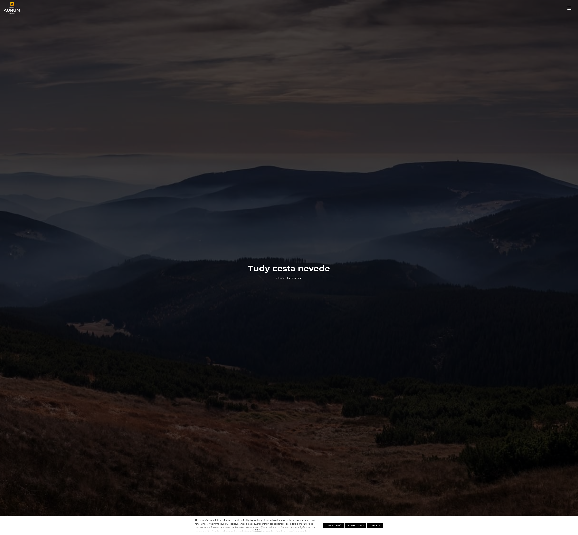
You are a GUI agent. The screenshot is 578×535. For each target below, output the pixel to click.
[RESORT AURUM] (12, 8)
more (258, 529)
